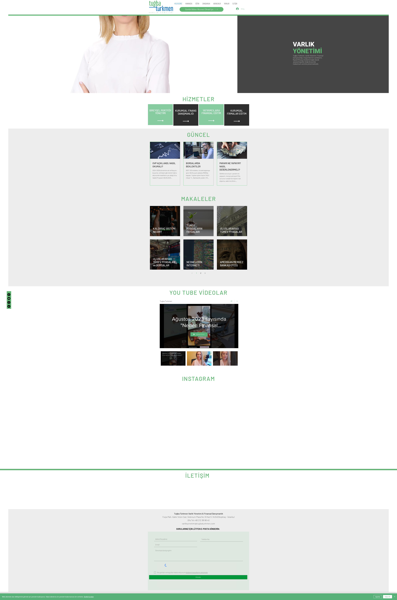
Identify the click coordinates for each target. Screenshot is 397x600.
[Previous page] (192, 273)
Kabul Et (387, 597)
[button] (226, 4)
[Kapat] (394, 596)
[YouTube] (8, 298)
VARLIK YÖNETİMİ (161, 13)
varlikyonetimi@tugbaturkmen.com (198, 482)
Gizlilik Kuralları (89, 597)
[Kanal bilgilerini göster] (236, 301)
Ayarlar (377, 597)
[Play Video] (173, 358)
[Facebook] (8, 294)
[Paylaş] (231, 301)
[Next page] (205, 273)
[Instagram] (8, 302)
